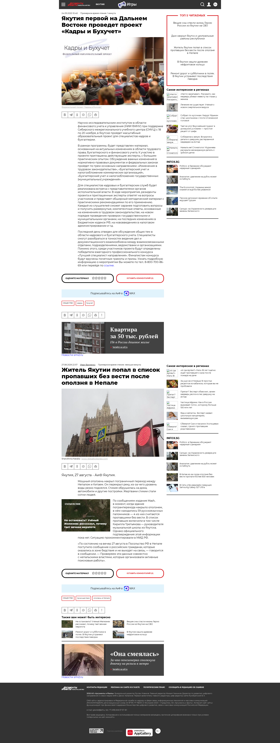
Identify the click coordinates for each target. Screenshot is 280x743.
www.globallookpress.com (95, 459)
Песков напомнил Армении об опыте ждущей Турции (198, 199)
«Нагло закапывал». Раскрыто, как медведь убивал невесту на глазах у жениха (199, 96)
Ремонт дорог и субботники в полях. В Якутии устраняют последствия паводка (192, 76)
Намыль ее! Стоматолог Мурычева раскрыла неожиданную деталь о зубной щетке (198, 150)
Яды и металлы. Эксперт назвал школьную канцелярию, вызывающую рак (196, 415)
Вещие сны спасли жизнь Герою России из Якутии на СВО (192, 24)
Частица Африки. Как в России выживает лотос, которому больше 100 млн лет (198, 405)
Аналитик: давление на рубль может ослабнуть (198, 178)
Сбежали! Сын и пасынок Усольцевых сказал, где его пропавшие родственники (199, 426)
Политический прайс (154, 687)
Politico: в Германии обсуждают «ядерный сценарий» (195, 167)
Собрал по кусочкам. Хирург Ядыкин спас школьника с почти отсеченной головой (199, 118)
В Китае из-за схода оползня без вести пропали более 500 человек (197, 475)
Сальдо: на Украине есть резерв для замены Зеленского (198, 210)
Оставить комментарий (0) (140, 278)
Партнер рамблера (114, 731)
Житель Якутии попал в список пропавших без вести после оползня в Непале (192, 50)
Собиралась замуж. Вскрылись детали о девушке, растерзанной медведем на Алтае (197, 139)
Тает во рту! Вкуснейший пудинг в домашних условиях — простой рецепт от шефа (198, 128)
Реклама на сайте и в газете (125, 687)
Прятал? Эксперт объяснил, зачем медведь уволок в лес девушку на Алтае (198, 394)
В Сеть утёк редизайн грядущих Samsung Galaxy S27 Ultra (196, 486)
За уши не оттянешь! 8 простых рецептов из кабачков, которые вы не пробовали (199, 383)
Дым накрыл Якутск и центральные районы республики (192, 37)
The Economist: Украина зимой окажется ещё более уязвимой (195, 188)
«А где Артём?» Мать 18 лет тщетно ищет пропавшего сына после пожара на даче (198, 373)
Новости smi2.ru (72, 355)
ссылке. (108, 265)
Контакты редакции (97, 687)
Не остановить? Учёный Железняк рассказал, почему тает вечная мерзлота (93, 624)
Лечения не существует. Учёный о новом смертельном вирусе (197, 105)
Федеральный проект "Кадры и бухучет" (82, 107)
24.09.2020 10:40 (70, 13)
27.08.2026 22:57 (69, 364)
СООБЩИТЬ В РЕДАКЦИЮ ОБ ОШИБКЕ (186, 687)
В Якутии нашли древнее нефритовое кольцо (192, 63)
